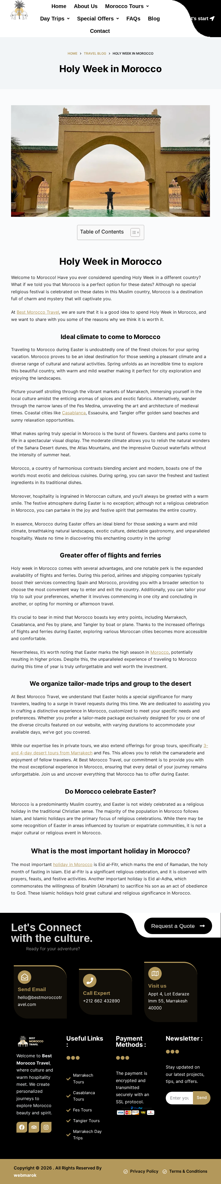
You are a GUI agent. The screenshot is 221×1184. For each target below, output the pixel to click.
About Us (86, 6)
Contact (100, 31)
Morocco (159, 652)
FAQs (133, 19)
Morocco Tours (124, 6)
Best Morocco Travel (38, 312)
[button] (127, 6)
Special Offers (95, 19)
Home (58, 6)
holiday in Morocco (72, 864)
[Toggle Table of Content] (132, 232)
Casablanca (74, 412)
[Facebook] (21, 1127)
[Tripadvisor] (34, 1127)
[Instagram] (46, 1127)
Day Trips (52, 19)
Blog (154, 19)
